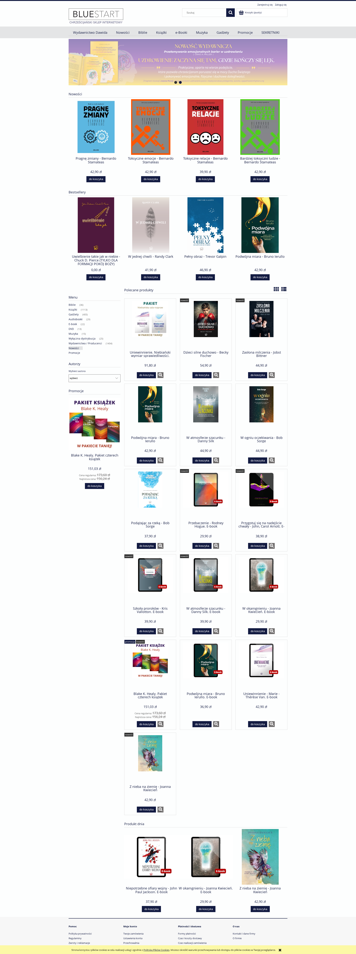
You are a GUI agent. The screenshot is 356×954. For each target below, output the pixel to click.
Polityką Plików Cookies (156, 950)
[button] (160, 375)
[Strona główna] (96, 16)
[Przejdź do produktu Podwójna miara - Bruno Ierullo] (150, 409)
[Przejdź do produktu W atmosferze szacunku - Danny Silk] (205, 409)
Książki (73, 309)
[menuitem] (90, 32)
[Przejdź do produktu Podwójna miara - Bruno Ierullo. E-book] (205, 665)
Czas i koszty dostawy (190, 938)
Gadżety (74, 314)
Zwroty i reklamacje (79, 943)
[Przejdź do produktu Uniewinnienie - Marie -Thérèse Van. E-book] (261, 665)
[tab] (175, 82)
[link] (178, 62)
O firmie (237, 938)
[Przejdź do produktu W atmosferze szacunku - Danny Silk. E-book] (205, 580)
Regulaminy (75, 938)
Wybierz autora (77, 371)
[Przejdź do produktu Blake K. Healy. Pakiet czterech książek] (150, 665)
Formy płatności (187, 933)
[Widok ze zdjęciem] (276, 289)
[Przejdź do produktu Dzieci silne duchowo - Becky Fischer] (205, 324)
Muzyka (73, 333)
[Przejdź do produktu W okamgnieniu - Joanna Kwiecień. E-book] (261, 580)
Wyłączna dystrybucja (82, 338)
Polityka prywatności (80, 933)
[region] (178, 62)
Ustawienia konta (132, 938)
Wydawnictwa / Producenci (85, 343)
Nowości (74, 348)
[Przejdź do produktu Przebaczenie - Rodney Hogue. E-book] (205, 495)
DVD (71, 329)
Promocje (74, 353)
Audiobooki (76, 319)
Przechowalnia (131, 943)
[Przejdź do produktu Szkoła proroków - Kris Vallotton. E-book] (150, 580)
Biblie (72, 305)
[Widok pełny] (283, 289)
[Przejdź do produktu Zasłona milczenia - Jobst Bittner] (261, 324)
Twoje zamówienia (133, 933)
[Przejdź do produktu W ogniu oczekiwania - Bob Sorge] (261, 409)
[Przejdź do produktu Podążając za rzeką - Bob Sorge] (150, 495)
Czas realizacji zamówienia (192, 943)
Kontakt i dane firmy (244, 933)
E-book (73, 324)
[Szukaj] (230, 12)
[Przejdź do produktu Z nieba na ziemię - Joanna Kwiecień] (150, 758)
